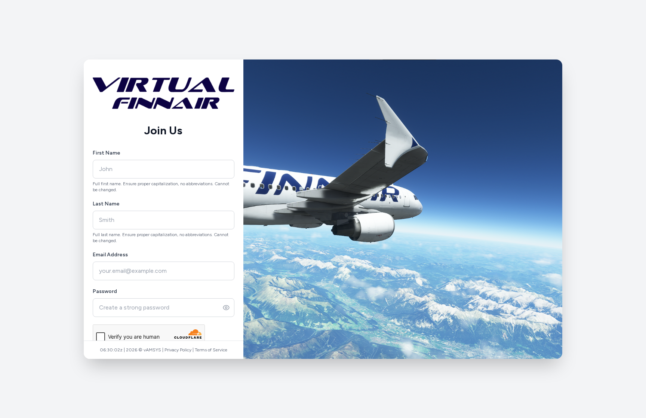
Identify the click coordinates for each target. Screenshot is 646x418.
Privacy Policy (177, 350)
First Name (106, 153)
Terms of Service (211, 350)
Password (105, 291)
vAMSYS (152, 350)
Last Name (106, 204)
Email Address (110, 254)
